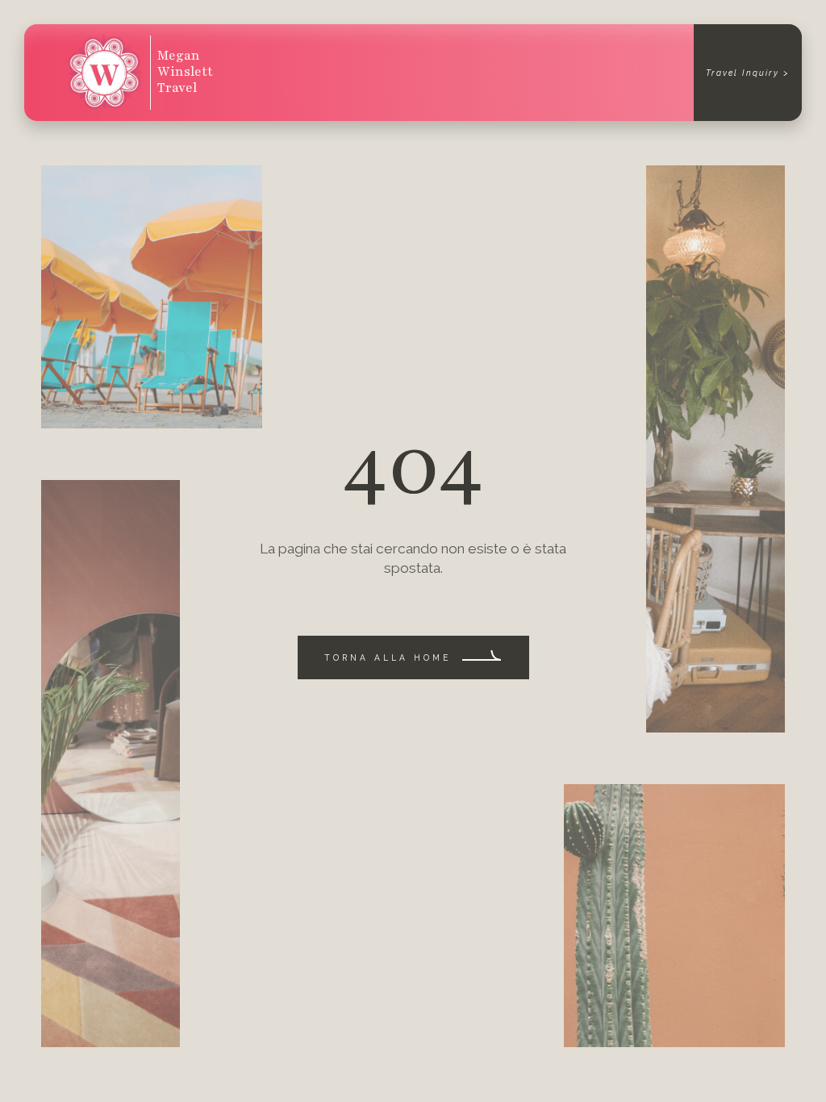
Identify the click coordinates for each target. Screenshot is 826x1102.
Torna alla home (387, 657)
